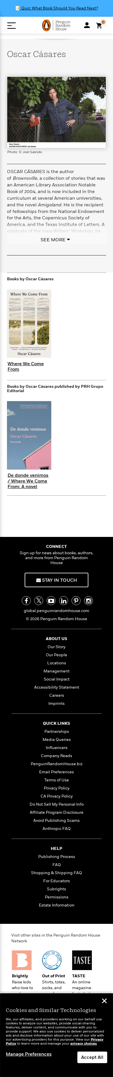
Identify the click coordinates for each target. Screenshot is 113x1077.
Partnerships (56, 731)
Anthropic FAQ (57, 828)
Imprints (56, 703)
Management (56, 671)
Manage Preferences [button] (29, 1054)
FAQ (56, 864)
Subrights (56, 889)
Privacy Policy (57, 788)
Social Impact (57, 679)
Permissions (56, 897)
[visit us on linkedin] (63, 600)
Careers (56, 695)
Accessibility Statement (56, 687)
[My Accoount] (87, 25)
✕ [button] (104, 1001)
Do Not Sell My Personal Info (57, 804)
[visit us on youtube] (51, 600)
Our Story (56, 647)
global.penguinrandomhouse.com (56, 610)
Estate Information (56, 905)
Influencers (57, 747)
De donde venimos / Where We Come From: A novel (28, 481)
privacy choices (83, 1043)
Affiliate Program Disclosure (56, 812)
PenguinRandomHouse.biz (57, 764)
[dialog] (56, 1035)
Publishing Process (56, 856)
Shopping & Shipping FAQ (56, 873)
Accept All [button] (92, 1057)
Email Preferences (56, 772)
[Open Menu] (11, 25)
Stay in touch (59, 580)
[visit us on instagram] (88, 600)
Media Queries (57, 739)
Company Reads (56, 756)
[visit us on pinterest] (76, 600)
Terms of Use (56, 780)
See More (53, 240)
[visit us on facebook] (26, 600)
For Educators (56, 881)
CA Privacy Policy (57, 796)
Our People (56, 655)
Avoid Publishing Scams (56, 820)
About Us (56, 639)
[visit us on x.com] (38, 600)
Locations (56, 663)
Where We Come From (26, 366)
